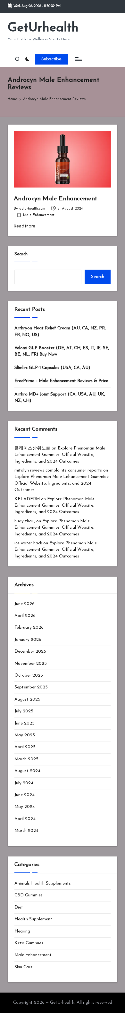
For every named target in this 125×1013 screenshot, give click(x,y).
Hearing (22, 931)
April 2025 (25, 747)
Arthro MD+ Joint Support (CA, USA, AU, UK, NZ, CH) (59, 397)
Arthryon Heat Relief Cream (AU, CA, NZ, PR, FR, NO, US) (60, 331)
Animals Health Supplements (42, 883)
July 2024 (23, 783)
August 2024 (27, 771)
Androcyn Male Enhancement (55, 199)
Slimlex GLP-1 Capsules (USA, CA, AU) (52, 368)
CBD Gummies (28, 895)
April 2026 (25, 616)
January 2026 (27, 640)
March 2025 (26, 759)
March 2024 (26, 831)
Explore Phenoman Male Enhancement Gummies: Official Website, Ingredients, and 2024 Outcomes (59, 455)
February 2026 (29, 627)
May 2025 (24, 735)
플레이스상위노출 (32, 448)
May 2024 (24, 807)
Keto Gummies (28, 943)
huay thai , (24, 521)
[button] (51, 59)
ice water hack (28, 543)
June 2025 (24, 723)
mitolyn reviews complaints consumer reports (58, 470)
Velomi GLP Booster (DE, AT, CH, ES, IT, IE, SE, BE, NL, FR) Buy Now (61, 351)
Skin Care (23, 967)
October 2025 (28, 675)
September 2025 (31, 687)
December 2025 (30, 651)
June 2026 (24, 604)
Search (21, 254)
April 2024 (25, 819)
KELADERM (27, 499)
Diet (18, 907)
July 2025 (23, 711)
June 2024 (24, 795)
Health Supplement (33, 919)
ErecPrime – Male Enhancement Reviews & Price (61, 381)
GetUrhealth (43, 28)
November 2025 (30, 664)
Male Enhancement (38, 215)
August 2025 (27, 699)
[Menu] (78, 59)
